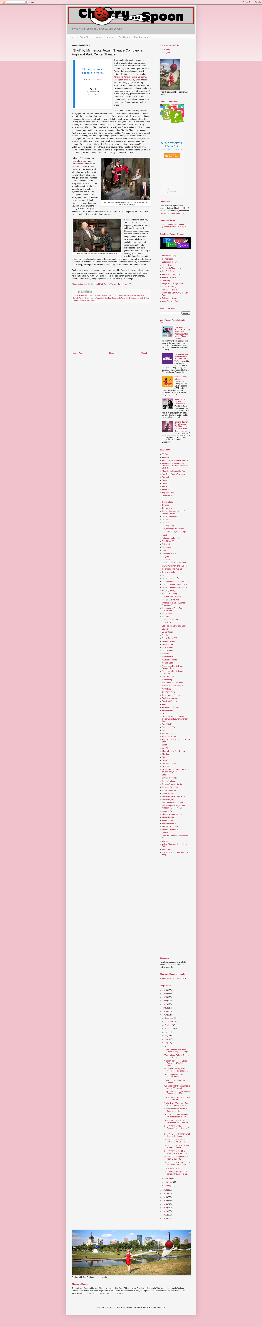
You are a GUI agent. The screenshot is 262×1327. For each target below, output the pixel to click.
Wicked (165, 841)
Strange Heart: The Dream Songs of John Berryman (176, 771)
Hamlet (165, 575)
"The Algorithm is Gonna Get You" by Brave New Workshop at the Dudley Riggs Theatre (182, 332)
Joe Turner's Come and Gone (174, 626)
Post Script (166, 281)
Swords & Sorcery (169, 778)
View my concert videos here (174, 978)
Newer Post (77, 353)
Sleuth (164, 760)
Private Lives (167, 710)
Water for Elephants (170, 830)
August (168, 1032)
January (168, 1186)
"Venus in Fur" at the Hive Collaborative (181, 401)
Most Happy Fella (169, 676)
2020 (165, 1011)
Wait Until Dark (168, 820)
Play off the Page (169, 277)
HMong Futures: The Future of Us (175, 584)
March (167, 1178)
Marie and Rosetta (169, 660)
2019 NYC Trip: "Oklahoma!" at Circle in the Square (177, 1135)
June (167, 1039)
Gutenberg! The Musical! (172, 569)
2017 (165, 1193)
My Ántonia (166, 689)
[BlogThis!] (82, 291)
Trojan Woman (168, 793)
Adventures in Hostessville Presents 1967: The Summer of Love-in (175, 465)
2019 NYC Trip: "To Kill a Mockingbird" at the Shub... (176, 1152)
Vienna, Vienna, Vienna (172, 814)
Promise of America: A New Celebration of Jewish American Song (175, 719)
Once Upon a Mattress (171, 695)
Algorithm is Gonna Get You (173, 471)
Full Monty (166, 544)
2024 (165, 997)
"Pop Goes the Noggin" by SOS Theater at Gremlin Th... (177, 1093)
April (167, 1046)
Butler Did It (167, 496)
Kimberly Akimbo (169, 641)
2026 (165, 990)
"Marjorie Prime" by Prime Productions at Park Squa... (176, 1070)
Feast (164, 535)
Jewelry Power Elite (170, 620)
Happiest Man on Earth (171, 578)
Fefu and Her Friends (171, 538)
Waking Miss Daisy (170, 826)
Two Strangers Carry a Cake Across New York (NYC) (173, 807)
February (169, 1182)
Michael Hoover (130, 295)
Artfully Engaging (169, 256)
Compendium (167, 259)
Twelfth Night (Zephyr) (171, 800)
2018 (165, 1190)
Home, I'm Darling (169, 594)
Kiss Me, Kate (167, 644)
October (168, 1025)
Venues (110, 37)
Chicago (165, 505)
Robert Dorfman (79, 164)
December (169, 1018)
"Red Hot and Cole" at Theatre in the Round (176, 1056)
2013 (165, 1208)
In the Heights (167, 616)
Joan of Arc (166, 623)
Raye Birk (124, 298)
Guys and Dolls (168, 572)
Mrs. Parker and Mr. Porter (172, 683)
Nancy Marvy (90, 298)
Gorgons (165, 557)
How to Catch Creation (171, 597)
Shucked (165, 754)
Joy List (165, 629)
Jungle (165, 635)
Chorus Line (167, 508)
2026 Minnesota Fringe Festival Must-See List (181, 356)
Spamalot (166, 766)
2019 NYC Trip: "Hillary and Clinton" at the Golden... (175, 1141)
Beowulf (165, 477)
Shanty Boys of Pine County (173, 751)
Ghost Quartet (167, 547)
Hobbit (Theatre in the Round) (174, 587)
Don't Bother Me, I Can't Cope (174, 532)
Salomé (165, 745)
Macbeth (165, 654)
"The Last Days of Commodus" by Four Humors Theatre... (176, 1116)
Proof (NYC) (167, 724)
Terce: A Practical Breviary (172, 784)
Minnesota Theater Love (172, 268)
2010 (165, 1218)
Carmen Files (167, 502)
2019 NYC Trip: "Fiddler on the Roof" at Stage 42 (177, 1158)
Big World (166, 480)
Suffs (164, 775)
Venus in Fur (167, 811)
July (166, 1036)
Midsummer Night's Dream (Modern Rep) (173, 667)
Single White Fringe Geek (172, 284)
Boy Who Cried (168, 493)
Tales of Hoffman (169, 781)
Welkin (165, 833)
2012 (165, 1211)
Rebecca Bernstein (136, 298)
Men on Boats (167, 663)
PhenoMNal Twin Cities (171, 274)
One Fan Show (168, 271)
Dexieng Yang (106, 295)
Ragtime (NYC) (168, 727)
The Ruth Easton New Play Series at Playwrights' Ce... (176, 1173)
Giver (164, 550)
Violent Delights (168, 817)
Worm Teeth (167, 849)
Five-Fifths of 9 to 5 (170, 541)
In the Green (167, 613)
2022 (165, 1004)
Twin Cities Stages (169, 298)
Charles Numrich (94, 295)
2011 (165, 1215)
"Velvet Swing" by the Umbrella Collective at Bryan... (177, 1098)
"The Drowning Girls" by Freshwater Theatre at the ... (177, 1121)
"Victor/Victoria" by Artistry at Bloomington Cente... (175, 1110)
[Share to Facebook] (87, 291)
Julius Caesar (167, 632)
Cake (164, 499)
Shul (92, 301)
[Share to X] (85, 291)
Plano (164, 704)
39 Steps (165, 454)
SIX (163, 757)
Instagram (166, 53)
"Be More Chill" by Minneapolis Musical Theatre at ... (177, 1087)
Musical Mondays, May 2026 (174, 686)
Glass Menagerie (169, 553)
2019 (165, 1015)
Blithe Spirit (166, 489)
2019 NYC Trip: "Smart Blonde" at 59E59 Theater (177, 1146)
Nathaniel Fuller (101, 298)
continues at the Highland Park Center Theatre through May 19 (101, 284)
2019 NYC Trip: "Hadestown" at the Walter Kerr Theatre (177, 1164)
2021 (165, 1008)
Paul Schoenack (114, 298)
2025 (165, 994)
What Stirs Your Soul (170, 301)
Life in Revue (167, 265)
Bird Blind (166, 486)
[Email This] (79, 291)
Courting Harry (168, 526)
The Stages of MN (169, 290)
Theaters (98, 37)
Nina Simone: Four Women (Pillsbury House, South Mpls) (174, 226)
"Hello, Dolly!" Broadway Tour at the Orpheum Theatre (176, 1104)
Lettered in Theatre (170, 262)
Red (164, 730)
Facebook (166, 50)
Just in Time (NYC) (170, 638)
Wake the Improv (169, 823)
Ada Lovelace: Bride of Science (175, 460)
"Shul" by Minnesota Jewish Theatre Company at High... (176, 1050)
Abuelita (165, 457)
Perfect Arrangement (170, 698)
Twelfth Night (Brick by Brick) (173, 796)
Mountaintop (167, 680)
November (169, 1021)
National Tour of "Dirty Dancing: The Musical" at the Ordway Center (182, 425)
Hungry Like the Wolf (170, 600)
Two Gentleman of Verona (172, 803)
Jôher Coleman (117, 295)
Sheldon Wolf (85, 301)
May (167, 1043)
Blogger (162, 1307)
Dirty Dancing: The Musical (173, 529)
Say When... (167, 748)
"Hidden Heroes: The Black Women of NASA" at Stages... (175, 1063)
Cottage (165, 523)
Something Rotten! (169, 763)
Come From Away (169, 516)
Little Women (167, 647)
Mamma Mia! (167, 657)
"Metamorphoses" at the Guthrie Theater (174, 1076)
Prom (164, 714)
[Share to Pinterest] (90, 291)
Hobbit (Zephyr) (168, 591)
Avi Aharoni (83, 295)
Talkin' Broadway (169, 287)
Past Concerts (141, 37)
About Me (84, 37)
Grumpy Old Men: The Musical (174, 566)
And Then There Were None (173, 474)
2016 (165, 1197)
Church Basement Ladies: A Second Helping (173, 512)
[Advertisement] (111, 329)
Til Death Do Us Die (170, 787)
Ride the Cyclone (169, 736)
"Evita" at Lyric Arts (172, 1168)
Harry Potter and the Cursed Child (176, 581)
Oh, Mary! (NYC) (169, 692)
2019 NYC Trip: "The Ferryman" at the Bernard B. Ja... (176, 1128)
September (169, 1029)
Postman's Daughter (170, 707)
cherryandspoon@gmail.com (172, 213)
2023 (165, 1001)
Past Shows (124, 37)
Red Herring (167, 733)
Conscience (167, 519)
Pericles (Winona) (169, 701)
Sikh (96, 147)
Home (72, 37)
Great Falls (166, 560)
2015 (165, 1201)
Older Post (145, 353)
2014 (165, 1204)
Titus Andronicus (169, 790)
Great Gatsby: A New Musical (174, 563)
